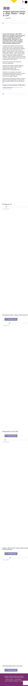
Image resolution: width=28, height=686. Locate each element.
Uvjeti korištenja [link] (18, 679)
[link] (14, 1)
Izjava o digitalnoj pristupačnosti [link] (11, 681)
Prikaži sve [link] (22, 8)
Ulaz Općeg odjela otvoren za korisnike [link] (12, 666)
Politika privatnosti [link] (9, 679)
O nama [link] (21, 681)
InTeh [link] (22, 677)
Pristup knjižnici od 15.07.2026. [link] (10, 431)
